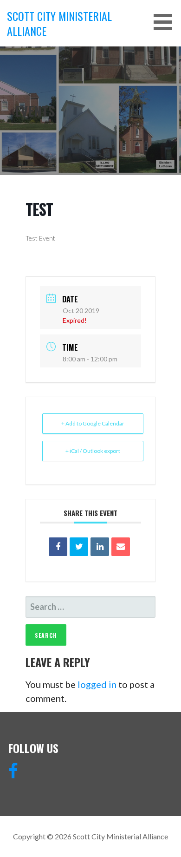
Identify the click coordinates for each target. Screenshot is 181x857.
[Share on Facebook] (58, 546)
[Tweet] (79, 546)
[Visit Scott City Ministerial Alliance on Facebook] (13, 774)
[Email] (120, 546)
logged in (97, 684)
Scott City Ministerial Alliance (59, 23)
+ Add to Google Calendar (92, 423)
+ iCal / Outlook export (92, 450)
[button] (166, 22)
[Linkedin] (99, 546)
